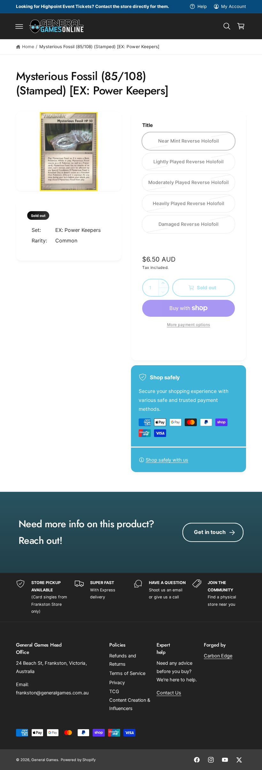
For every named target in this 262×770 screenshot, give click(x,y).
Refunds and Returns (122, 660)
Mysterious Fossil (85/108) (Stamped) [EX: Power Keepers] (99, 46)
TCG (114, 691)
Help (201, 6)
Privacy (117, 682)
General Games (44, 760)
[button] (19, 26)
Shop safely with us (167, 460)
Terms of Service (127, 673)
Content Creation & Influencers (129, 704)
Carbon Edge (218, 656)
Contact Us (169, 693)
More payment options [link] (188, 324)
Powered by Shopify (78, 760)
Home (28, 46)
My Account (233, 6)
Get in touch (210, 532)
